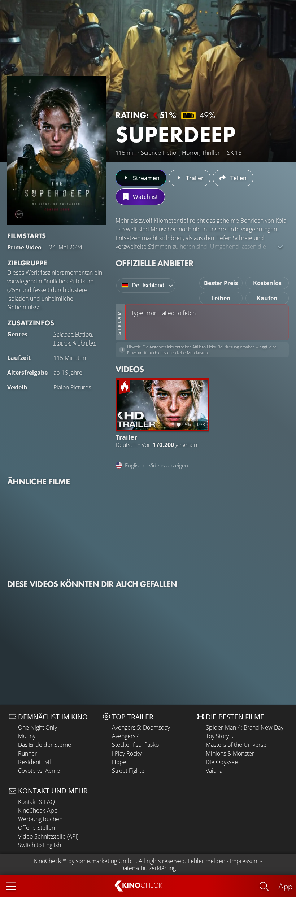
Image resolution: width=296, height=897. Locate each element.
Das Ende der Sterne (44, 744)
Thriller (87, 343)
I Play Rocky (127, 753)
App (285, 886)
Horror (62, 343)
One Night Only (37, 727)
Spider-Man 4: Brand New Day (244, 727)
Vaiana (214, 770)
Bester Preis (221, 283)
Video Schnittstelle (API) (48, 836)
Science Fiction (72, 334)
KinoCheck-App (38, 810)
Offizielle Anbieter (154, 263)
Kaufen (267, 298)
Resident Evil (34, 762)
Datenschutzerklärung (148, 868)
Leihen (221, 298)
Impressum (244, 861)
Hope (119, 762)
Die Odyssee (222, 762)
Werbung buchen (40, 819)
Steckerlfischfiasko (135, 744)
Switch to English (39, 845)
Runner (27, 753)
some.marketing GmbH (106, 861)
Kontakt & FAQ (36, 801)
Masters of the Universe (236, 744)
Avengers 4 (126, 736)
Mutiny (26, 736)
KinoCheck (47, 861)
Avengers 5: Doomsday (141, 727)
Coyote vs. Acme (39, 770)
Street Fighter (129, 770)
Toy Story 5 (220, 736)
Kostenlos (267, 283)
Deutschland (148, 285)
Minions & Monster (230, 753)
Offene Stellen (36, 827)
